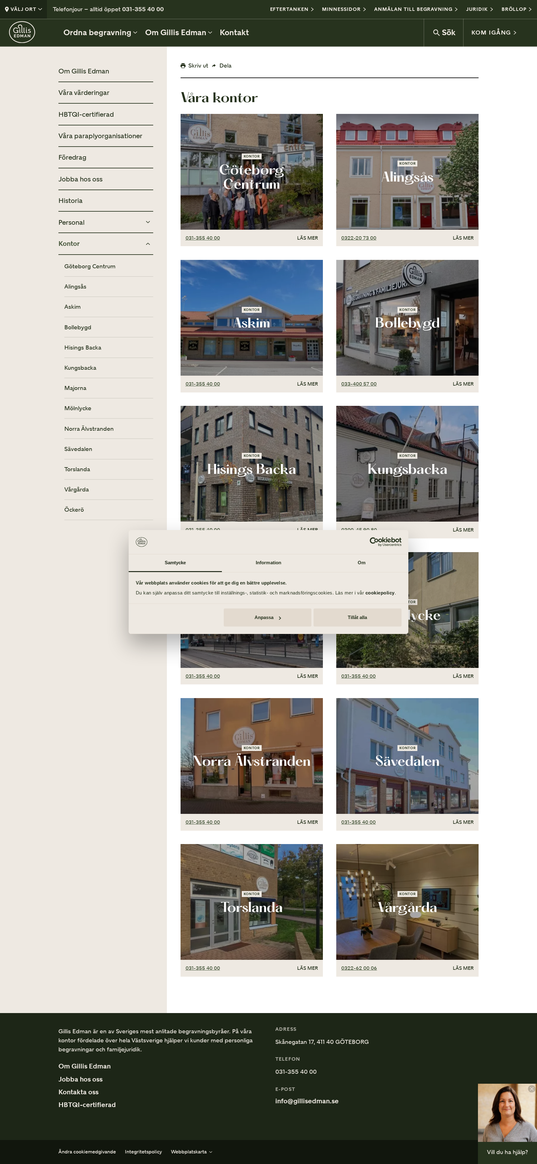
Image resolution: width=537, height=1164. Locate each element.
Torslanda (77, 469)
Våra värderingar (83, 92)
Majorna (75, 388)
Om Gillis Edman (83, 71)
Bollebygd (77, 327)
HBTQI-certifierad (86, 114)
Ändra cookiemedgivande (87, 1152)
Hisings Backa (82, 347)
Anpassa (264, 617)
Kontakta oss (78, 1092)
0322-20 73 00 (358, 238)
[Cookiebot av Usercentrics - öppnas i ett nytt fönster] (374, 542)
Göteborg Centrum (90, 266)
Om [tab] (361, 562)
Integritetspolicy (143, 1152)
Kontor (69, 243)
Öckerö (74, 510)
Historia (70, 200)
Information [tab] (268, 562)
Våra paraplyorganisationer (100, 135)
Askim (72, 307)
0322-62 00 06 (359, 968)
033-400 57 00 (359, 384)
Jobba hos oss (80, 179)
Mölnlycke (77, 408)
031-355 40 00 (143, 9)
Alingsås (75, 286)
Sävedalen (78, 449)
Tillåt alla (357, 617)
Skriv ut (198, 65)
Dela (225, 65)
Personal (71, 222)
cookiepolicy (380, 592)
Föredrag (72, 157)
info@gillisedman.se (307, 1101)
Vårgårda (76, 489)
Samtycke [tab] (175, 562)
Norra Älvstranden (89, 429)
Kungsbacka (80, 368)
